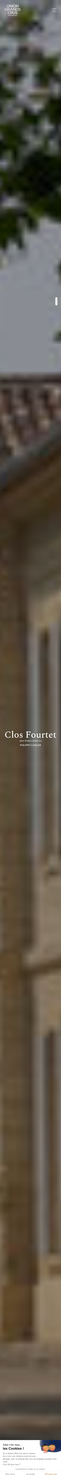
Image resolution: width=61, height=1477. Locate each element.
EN (56, 303)
